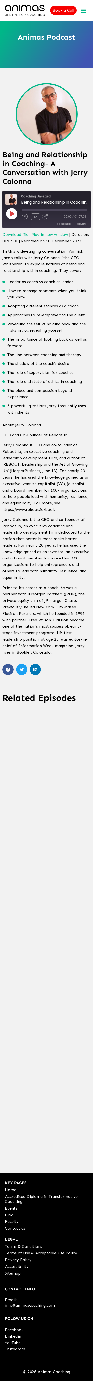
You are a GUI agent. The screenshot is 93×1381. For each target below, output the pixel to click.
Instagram (15, 1349)
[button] (83, 10)
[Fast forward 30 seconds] (49, 217)
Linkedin (13, 1336)
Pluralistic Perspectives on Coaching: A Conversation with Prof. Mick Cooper (44, 903)
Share (81, 224)
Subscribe (63, 224)
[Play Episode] (11, 213)
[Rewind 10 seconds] (25, 217)
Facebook (14, 1329)
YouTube (13, 1342)
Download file (15, 234)
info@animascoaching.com (30, 1305)
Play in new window (49, 234)
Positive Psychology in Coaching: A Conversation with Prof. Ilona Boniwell (43, 1021)
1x (35, 216)
